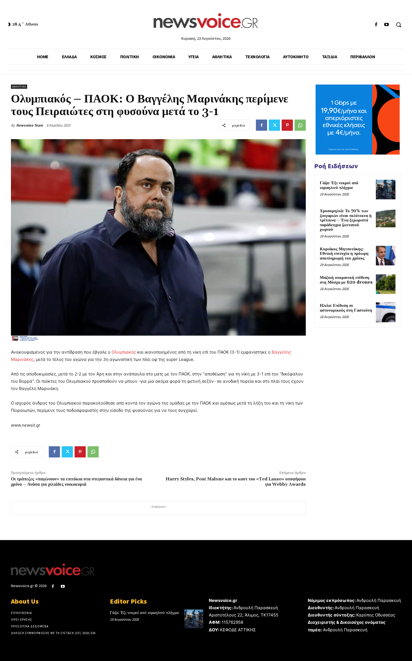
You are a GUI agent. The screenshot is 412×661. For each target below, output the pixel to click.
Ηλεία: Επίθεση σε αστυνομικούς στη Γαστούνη (346, 308)
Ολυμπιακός (124, 352)
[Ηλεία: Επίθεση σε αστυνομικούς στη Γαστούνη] (385, 312)
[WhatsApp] (300, 125)
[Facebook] (376, 25)
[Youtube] (386, 25)
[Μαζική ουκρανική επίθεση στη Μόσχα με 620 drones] (385, 284)
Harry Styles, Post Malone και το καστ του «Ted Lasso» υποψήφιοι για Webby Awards (236, 481)
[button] (398, 24)
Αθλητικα (19, 86)
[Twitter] (274, 125)
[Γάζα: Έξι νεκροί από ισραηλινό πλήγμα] (385, 189)
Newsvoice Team (29, 125)
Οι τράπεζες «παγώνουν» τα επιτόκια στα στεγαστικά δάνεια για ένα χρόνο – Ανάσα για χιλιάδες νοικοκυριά (76, 481)
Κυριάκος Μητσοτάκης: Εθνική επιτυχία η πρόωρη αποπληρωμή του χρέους (344, 253)
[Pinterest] (287, 125)
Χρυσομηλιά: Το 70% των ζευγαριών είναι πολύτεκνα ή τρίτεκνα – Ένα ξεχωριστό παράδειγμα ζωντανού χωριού (346, 220)
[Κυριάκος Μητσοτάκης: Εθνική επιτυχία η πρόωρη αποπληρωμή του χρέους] (385, 255)
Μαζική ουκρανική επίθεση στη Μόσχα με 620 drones (346, 280)
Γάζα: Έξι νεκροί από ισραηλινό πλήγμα (339, 185)
